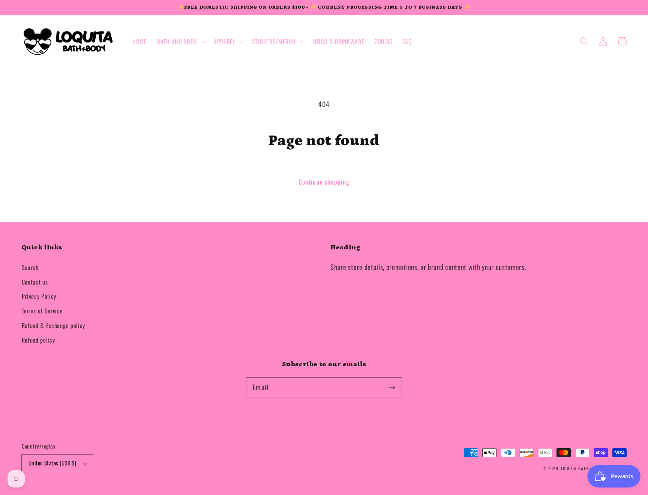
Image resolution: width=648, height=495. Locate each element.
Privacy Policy (39, 296)
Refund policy (38, 339)
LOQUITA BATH (575, 468)
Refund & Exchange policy (54, 325)
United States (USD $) (52, 463)
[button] (180, 42)
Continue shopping (324, 181)
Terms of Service (42, 310)
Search (30, 267)
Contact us (35, 281)
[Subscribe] (392, 387)
